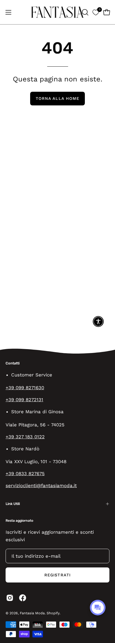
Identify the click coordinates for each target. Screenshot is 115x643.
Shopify (53, 613)
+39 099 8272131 (24, 399)
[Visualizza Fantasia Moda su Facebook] (22, 598)
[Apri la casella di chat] (98, 607)
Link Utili (13, 504)
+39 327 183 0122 (25, 436)
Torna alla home (57, 98)
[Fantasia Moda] (57, 12)
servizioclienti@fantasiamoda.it (41, 485)
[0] (96, 12)
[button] (84, 12)
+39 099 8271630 (25, 387)
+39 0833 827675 (25, 473)
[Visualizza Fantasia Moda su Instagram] (10, 598)
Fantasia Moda (32, 613)
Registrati (57, 575)
